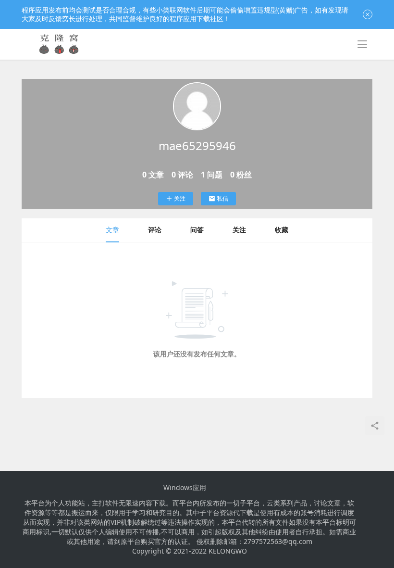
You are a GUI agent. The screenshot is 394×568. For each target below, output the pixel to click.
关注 (179, 198)
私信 (222, 198)
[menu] (362, 44)
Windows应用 (184, 487)
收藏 (281, 229)
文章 (112, 229)
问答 (197, 229)
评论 (154, 229)
